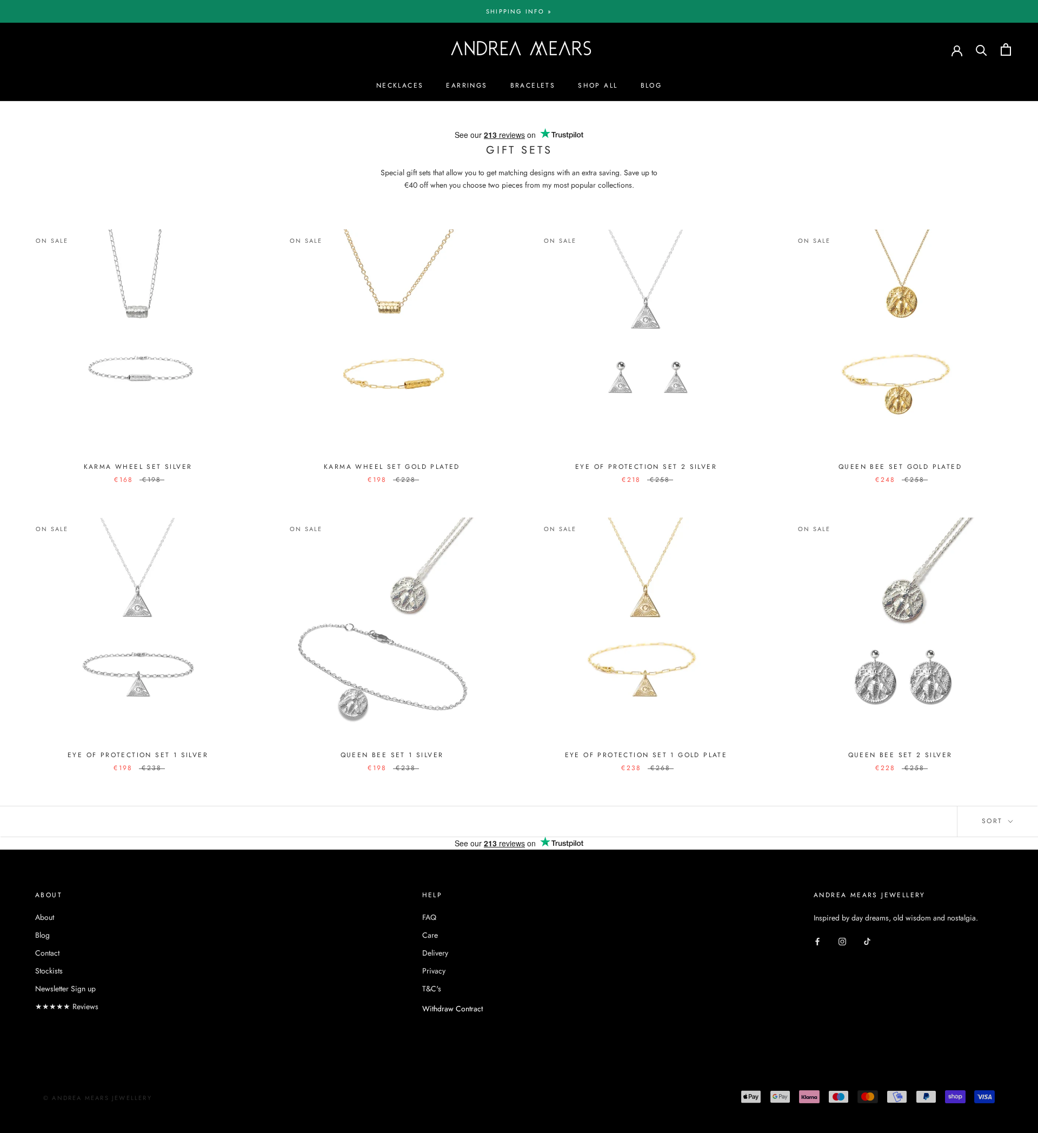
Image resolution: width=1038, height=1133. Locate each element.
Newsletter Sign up (65, 988)
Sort (994, 821)
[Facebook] (817, 941)
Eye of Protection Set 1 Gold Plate (646, 755)
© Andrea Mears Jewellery (97, 1098)
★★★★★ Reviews (66, 1006)
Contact (47, 953)
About (44, 917)
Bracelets (533, 85)
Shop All (597, 85)
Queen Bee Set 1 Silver (392, 755)
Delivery (435, 953)
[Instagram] (842, 941)
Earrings (466, 85)
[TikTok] (867, 941)
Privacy (433, 970)
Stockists (49, 970)
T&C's (431, 988)
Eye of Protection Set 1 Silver (138, 755)
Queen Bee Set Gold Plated (900, 467)
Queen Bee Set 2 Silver (900, 755)
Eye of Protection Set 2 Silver (646, 467)
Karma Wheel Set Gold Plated (392, 467)
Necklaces (400, 85)
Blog (651, 85)
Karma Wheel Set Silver (138, 467)
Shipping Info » (519, 11)
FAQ (429, 917)
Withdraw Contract (452, 1008)
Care (430, 935)
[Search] (981, 49)
